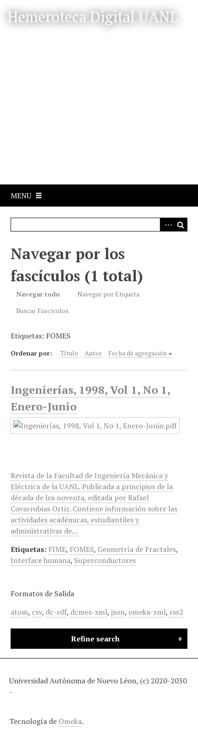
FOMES (82, 549)
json (118, 612)
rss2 (176, 612)
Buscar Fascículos (42, 310)
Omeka (70, 721)
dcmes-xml (88, 612)
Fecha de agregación (137, 353)
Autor (93, 353)
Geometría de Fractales (137, 549)
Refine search (95, 639)
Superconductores (105, 560)
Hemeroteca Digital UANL (92, 16)
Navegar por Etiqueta (108, 294)
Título (69, 353)
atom (19, 612)
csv (37, 612)
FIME (57, 549)
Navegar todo (38, 294)
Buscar (180, 224)
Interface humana (40, 560)
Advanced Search (167, 224)
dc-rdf (56, 612)
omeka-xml (147, 612)
